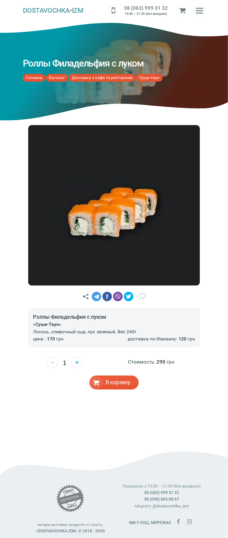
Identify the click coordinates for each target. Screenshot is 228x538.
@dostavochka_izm (171, 506)
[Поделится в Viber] (118, 296)
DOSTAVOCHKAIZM (53, 11)
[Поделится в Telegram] (96, 296)
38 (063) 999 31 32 (146, 8)
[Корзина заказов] (182, 10)
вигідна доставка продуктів (61, 525)
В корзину (118, 382)
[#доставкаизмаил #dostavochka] (189, 521)
